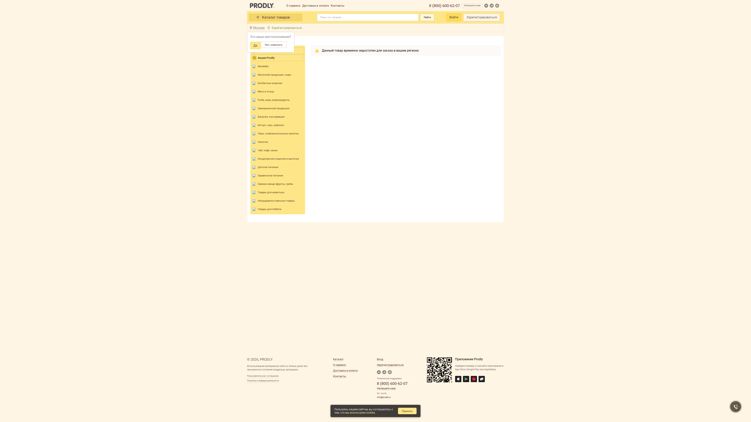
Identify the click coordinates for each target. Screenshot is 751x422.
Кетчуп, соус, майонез (271, 125)
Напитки (263, 141)
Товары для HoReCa (269, 209)
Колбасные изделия (270, 83)
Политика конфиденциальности (263, 380)
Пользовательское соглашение (263, 376)
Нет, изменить (274, 44)
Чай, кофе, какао (268, 150)
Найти (427, 17)
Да (255, 45)
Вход (380, 359)
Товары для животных (271, 192)
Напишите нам (472, 5)
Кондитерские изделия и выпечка (278, 158)
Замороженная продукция (273, 108)
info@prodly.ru (384, 397)
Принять (407, 411)
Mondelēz (263, 66)
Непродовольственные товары (276, 200)
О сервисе (293, 5)
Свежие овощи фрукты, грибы (275, 183)
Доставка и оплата (315, 5)
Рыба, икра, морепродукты (274, 99)
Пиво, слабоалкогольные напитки (278, 133)
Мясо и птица (266, 91)
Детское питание (268, 167)
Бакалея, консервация (271, 116)
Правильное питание (270, 175)
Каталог (338, 359)
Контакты (337, 5)
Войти (453, 17)
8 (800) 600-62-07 (444, 5)
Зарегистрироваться (481, 17)
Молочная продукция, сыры (274, 74)
